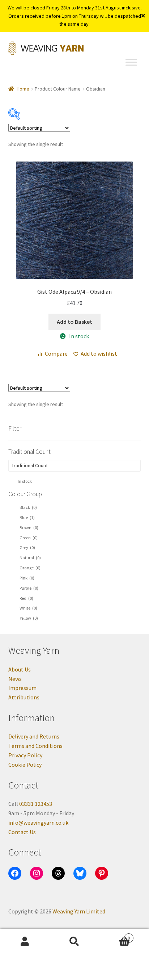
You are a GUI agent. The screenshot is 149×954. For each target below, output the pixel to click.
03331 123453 (35, 803)
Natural (30, 557)
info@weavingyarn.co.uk (38, 822)
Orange (30, 567)
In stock (25, 481)
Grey (27, 547)
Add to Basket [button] (74, 321)
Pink (27, 578)
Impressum (22, 687)
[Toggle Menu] (131, 62)
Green (29, 537)
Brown (29, 527)
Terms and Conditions (35, 745)
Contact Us (22, 832)
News (15, 678)
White (28, 608)
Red (26, 598)
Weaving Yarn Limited (78, 911)
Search (74, 941)
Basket (114, 935)
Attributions (23, 697)
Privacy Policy (25, 755)
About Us (19, 669)
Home (23, 88)
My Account (25, 941)
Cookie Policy (25, 764)
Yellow (29, 618)
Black (28, 507)
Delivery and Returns (33, 736)
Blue (27, 517)
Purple (29, 588)
